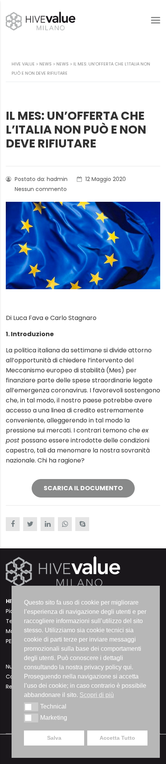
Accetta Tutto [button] (117, 738)
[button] (31, 706)
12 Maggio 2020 (105, 179)
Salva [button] (54, 738)
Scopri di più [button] (97, 695)
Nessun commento (40, 189)
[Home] (40, 20)
